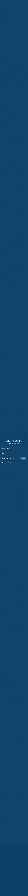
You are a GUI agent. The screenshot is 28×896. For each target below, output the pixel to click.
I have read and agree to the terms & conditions (14, 463)
